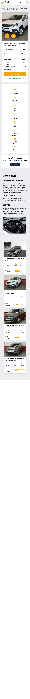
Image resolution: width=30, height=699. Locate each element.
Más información (15, 164)
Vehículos (7, 8)
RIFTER (16, 8)
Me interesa (15, 74)
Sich (3, 8)
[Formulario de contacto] (14, 2)
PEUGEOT (12, 8)
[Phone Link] (20, 2)
